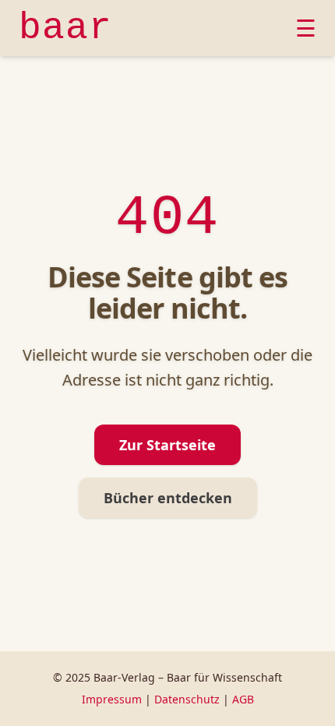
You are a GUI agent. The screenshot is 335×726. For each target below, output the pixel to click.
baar (65, 28)
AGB (243, 699)
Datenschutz (187, 699)
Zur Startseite (167, 444)
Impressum (112, 699)
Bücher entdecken (168, 497)
